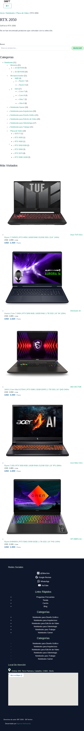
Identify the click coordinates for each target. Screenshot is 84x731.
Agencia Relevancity (24, 723)
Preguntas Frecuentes (45, 597)
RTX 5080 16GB (21, 157)
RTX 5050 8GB (21, 145)
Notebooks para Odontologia (21, 123)
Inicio (2, 13)
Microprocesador (16, 76)
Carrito (45, 603)
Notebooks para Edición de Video (23, 119)
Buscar (2, 44)
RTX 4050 (19, 137)
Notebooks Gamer (17, 107)
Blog (45, 606)
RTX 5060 (19, 149)
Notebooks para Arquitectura (21, 111)
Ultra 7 (21, 99)
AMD (17, 78)
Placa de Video (16, 131)
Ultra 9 (21, 103)
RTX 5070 (19, 153)
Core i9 (22, 95)
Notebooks (8, 62)
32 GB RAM (19, 72)
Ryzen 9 (22, 85)
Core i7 (22, 91)
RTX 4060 (19, 141)
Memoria (13, 65)
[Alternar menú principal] (8, 6)
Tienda (45, 600)
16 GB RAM (19, 68)
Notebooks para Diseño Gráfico (22, 115)
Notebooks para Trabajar (20, 127)
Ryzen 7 (22, 81)
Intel (16, 89)
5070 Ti (18, 133)
